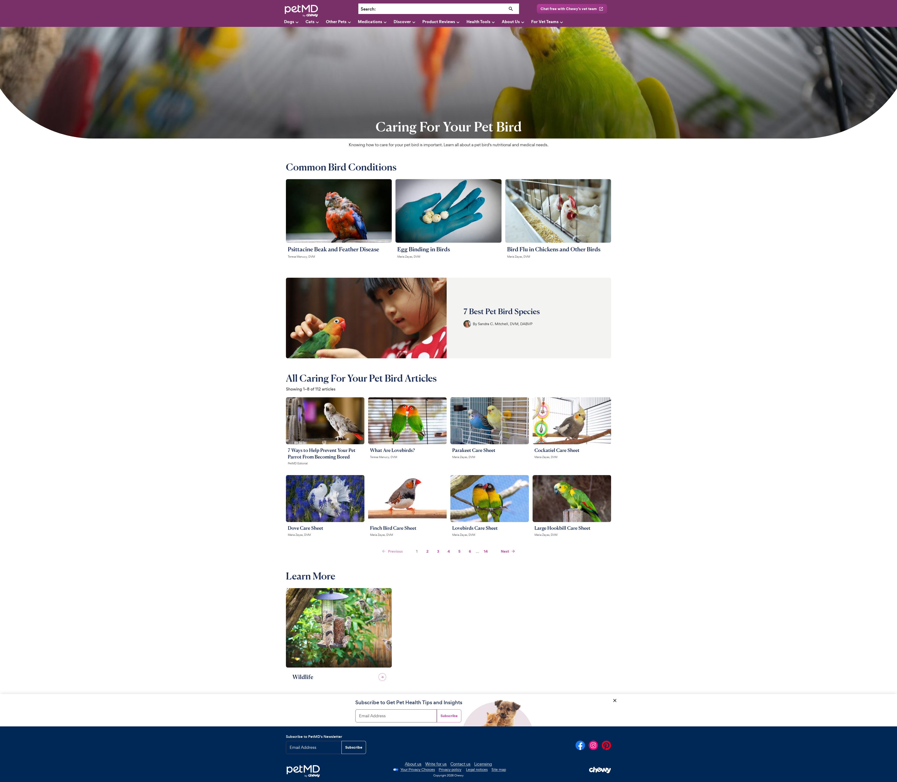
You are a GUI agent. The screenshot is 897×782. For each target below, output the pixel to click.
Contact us (460, 763)
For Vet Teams (545, 22)
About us (413, 763)
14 (486, 551)
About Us (511, 22)
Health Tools (478, 22)
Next (505, 551)
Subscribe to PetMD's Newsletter (314, 736)
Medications (370, 22)
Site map (498, 769)
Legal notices (477, 769)
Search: (368, 9)
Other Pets (336, 22)
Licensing (483, 763)
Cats (310, 22)
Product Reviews (438, 22)
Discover (402, 22)
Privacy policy (450, 769)
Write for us (436, 763)
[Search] (511, 9)
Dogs (289, 22)
